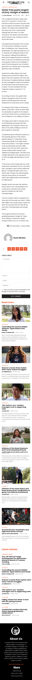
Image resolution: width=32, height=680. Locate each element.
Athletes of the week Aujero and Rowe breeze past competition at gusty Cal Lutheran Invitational (16, 490)
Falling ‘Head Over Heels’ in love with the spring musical (15, 600)
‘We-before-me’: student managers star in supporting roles (14, 407)
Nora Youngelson (8, 332)
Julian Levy (5, 411)
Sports (5, 324)
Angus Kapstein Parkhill (10, 533)
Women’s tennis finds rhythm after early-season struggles (14, 369)
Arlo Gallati (6, 615)
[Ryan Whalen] (8, 238)
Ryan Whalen (8, 15)
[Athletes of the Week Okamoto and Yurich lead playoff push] (16, 434)
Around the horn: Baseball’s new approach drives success (15, 531)
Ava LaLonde (6, 564)
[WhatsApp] (25, 249)
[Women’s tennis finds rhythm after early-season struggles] (16, 354)
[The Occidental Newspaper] (16, 2)
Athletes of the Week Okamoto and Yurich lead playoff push (15, 449)
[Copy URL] (13, 249)
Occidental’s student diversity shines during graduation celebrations (14, 611)
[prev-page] (3, 544)
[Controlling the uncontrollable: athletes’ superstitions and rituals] (16, 313)
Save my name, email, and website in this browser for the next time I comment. (16, 291)
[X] (21, 249)
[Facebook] (17, 249)
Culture (5, 597)
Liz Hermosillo (6, 372)
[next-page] (6, 544)
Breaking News (7, 554)
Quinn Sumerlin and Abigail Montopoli (15, 452)
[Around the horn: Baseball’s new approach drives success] (16, 516)
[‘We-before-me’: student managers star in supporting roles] (16, 391)
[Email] (9, 249)
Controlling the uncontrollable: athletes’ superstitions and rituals (15, 328)
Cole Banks (5, 603)
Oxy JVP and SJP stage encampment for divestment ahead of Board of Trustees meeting (14, 559)
